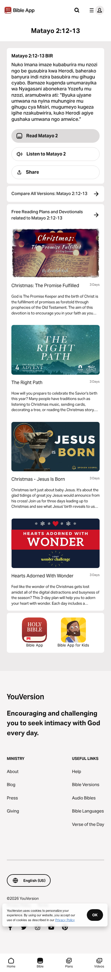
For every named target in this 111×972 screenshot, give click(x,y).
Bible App (34, 645)
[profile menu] (95, 10)
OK (95, 915)
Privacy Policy (65, 919)
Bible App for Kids (73, 645)
